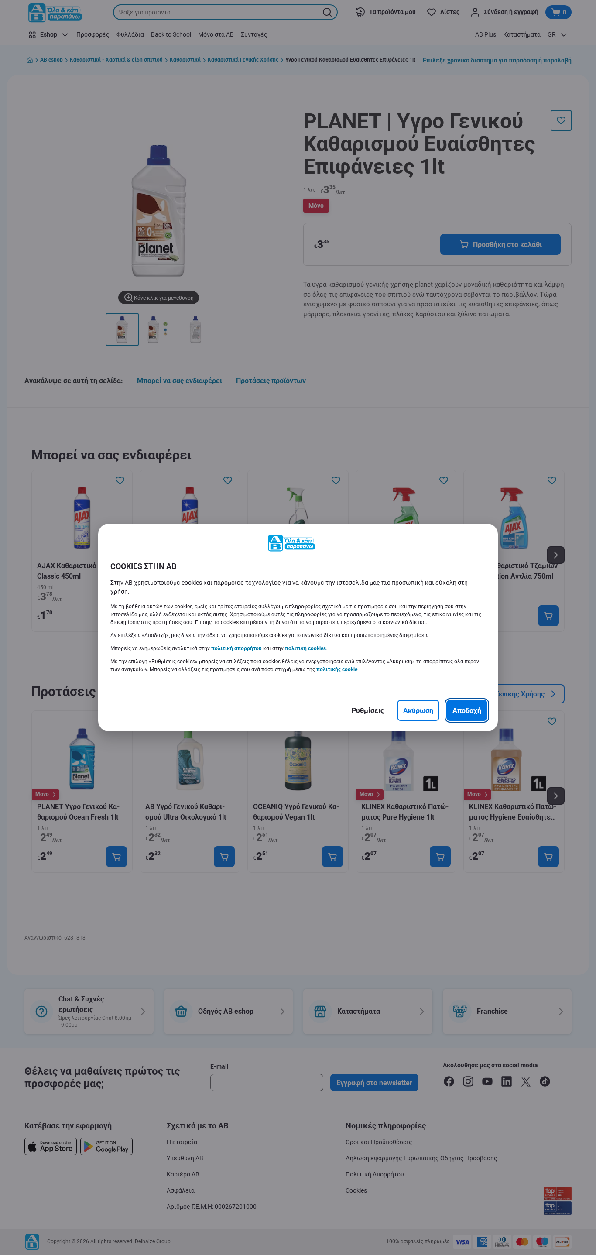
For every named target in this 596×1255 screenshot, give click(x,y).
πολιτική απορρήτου (236, 648)
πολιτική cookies (305, 648)
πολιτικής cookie (336, 669)
